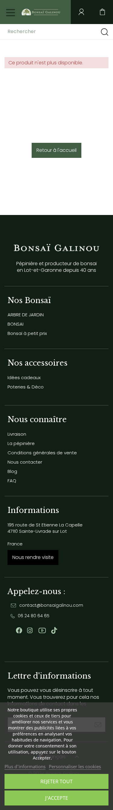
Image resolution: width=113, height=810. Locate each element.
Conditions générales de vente (42, 452)
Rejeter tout (56, 781)
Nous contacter (25, 462)
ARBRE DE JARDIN (26, 314)
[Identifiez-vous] (81, 12)
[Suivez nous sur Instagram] (30, 630)
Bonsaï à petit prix (27, 333)
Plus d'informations (25, 766)
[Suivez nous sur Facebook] (19, 630)
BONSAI (16, 324)
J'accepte (56, 798)
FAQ (12, 480)
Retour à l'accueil (56, 150)
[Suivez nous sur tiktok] (54, 630)
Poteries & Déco (26, 387)
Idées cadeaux (24, 377)
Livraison (17, 434)
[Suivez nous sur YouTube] (42, 630)
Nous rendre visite (33, 557)
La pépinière (21, 443)
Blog (12, 471)
